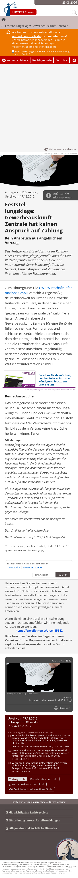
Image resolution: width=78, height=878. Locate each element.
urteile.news (23, 862)
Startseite (14, 567)
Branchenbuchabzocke (44, 779)
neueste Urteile (17, 60)
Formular (60, 872)
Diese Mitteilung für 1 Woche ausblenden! (42, 52)
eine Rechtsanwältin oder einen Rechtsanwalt (35, 870)
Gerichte (61, 60)
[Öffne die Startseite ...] (29, 9)
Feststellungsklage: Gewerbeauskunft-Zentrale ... (38, 26)
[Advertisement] (39, 106)
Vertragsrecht (17, 779)
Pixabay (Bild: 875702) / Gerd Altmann (60, 153)
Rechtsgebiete (42, 60)
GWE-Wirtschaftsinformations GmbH (31, 789)
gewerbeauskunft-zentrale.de (27, 784)
